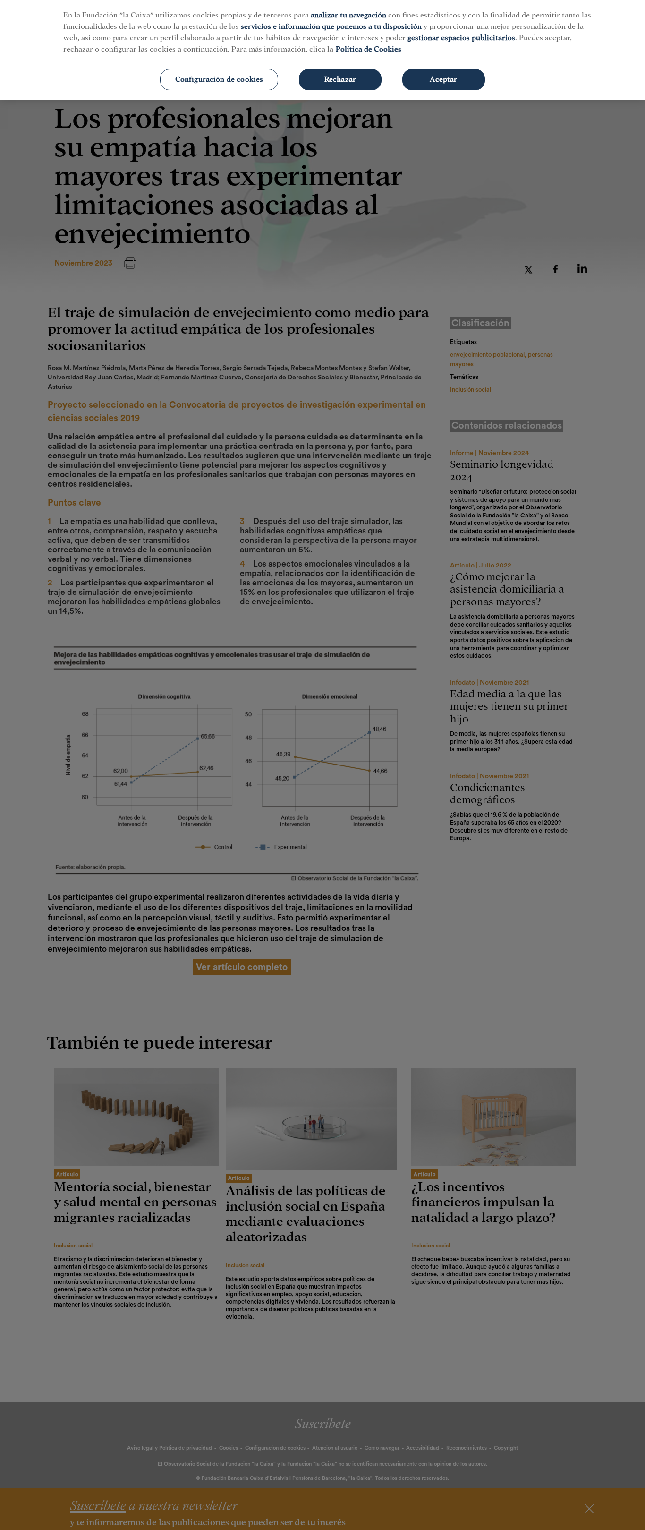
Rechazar (340, 79)
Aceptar (443, 79)
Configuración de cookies (219, 79)
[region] (322, 50)
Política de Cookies (368, 49)
